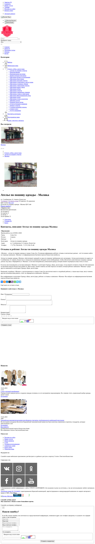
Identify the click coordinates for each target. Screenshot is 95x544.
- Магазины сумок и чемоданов (18, 94)
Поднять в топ (5, 208)
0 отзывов (4, 201)
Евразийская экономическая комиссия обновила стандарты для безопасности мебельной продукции (32, 420)
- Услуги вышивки (14, 110)
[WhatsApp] (15, 282)
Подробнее (4, 396)
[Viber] (12, 282)
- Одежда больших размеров (17, 104)
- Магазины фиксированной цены (19, 95)
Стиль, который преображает (10, 391)
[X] (10, 282)
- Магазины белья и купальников (19, 77)
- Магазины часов (14, 97)
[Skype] (17, 282)
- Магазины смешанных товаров (19, 92)
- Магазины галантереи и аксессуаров (20, 82)
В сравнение (31, 201)
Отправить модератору (47, 541)
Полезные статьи (9, 50)
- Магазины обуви (14, 89)
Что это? (11, 203)
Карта (6, 223)
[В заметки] (3, 148)
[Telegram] (20, 282)
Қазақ (11, 22)
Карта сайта (8, 447)
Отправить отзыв (6, 325)
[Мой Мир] (7, 282)
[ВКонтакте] (2, 282)
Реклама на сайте (9, 437)
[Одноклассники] (4, 282)
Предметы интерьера (14, 114)
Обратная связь (9, 449)
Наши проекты (9, 441)
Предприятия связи (13, 117)
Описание (7, 219)
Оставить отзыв (13, 201)
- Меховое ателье (14, 100)
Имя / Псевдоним (6, 294)
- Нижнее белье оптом (15, 102)
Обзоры (6, 52)
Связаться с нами (9, 446)
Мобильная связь (12, 65)
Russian (13, 20)
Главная (6, 47)
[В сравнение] (1, 148)
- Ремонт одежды (14, 105)
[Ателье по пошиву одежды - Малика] (20, 190)
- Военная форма (14, 72)
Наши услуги (8, 439)
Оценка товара (5, 314)
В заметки (22, 201)
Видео (6, 53)
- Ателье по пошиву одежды (17, 70)
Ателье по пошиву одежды (12, 154)
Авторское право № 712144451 (10, 491)
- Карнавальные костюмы (16, 74)
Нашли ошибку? (6, 206)
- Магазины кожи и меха (16, 87)
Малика (3, 145)
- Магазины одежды (15, 90)
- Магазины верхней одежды (17, 80)
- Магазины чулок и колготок (18, 99)
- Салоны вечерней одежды (17, 107)
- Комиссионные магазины (17, 75)
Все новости (5, 427)
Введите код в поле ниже (10, 318)
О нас (6, 442)
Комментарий (5, 312)
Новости (7, 48)
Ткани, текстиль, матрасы (15, 120)
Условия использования (11, 444)
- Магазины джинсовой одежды (18, 85)
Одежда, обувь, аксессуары (15, 69)
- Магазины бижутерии (16, 79)
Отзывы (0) (8, 221)
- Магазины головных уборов (18, 84)
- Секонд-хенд (13, 109)
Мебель (9, 62)
